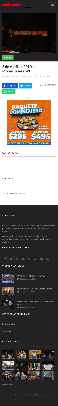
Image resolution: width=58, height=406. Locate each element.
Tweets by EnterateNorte (14, 193)
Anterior (8, 57)
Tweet (27, 85)
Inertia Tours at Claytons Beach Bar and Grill (35, 303)
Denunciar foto (48, 84)
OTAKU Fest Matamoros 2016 (31, 276)
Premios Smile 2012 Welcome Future (34, 289)
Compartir (11, 85)
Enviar (11, 91)
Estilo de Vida (28, 324)
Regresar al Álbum (11, 76)
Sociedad (28, 331)
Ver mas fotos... (8, 384)
